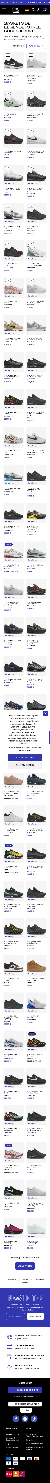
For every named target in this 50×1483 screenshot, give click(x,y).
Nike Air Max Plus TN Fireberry (12, 1242)
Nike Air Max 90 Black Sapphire (12, 680)
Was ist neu (36, 45)
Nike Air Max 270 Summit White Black (34, 264)
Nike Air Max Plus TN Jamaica (12, 867)
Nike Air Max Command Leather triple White (34, 77)
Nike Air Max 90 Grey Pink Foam (12, 227)
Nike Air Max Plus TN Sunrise (34, 1055)
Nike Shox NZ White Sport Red (11, 565)
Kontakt (29, 1440)
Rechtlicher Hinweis (34, 1444)
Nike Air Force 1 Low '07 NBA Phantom (11, 829)
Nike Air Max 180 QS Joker (11, 1203)
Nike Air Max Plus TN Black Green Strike (34, 1129)
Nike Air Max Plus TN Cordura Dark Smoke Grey (35, 681)
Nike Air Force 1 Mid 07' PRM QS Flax (36, 979)
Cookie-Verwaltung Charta (34, 1448)
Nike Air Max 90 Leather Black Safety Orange (35, 489)
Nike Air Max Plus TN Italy (12, 451)
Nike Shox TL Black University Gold (11, 942)
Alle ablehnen (25, 765)
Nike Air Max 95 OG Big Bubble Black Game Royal (35, 868)
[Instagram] (25, 1418)
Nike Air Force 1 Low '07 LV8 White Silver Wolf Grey (11, 604)
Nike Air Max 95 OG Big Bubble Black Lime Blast (35, 190)
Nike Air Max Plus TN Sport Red (12, 1166)
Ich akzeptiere (25, 757)
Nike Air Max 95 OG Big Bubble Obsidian (35, 792)
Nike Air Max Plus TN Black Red (12, 1092)
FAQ (7, 1444)
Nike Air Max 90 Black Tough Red (12, 152)
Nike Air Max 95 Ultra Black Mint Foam (12, 905)
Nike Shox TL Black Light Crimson (34, 603)
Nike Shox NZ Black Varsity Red (34, 1166)
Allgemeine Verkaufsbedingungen (35, 1435)
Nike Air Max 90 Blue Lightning (12, 488)
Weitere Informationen (20, 747)
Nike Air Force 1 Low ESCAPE (11, 979)
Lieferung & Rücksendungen (12, 1439)
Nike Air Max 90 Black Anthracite (12, 641)
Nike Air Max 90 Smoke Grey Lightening (33, 528)
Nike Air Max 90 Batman (33, 227)
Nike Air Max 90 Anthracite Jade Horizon (33, 642)
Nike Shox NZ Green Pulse (11, 114)
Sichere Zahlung (12, 1434)
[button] (33, 9)
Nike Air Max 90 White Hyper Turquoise (35, 301)
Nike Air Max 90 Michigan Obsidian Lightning (11, 1017)
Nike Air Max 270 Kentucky (33, 1016)
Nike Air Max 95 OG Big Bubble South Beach (13, 189)
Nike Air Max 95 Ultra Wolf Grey (35, 565)
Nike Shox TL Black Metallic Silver (34, 942)
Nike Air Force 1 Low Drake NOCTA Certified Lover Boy (35, 1204)
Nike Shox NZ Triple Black (11, 264)
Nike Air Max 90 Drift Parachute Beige (12, 339)
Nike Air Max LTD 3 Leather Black (11, 76)
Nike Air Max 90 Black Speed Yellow (12, 527)
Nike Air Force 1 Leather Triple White (34, 1242)
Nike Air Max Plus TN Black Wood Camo (34, 376)
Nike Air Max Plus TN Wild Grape (12, 1055)
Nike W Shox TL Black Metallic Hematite (35, 114)
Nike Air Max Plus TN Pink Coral (12, 301)
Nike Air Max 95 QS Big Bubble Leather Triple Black (36, 414)
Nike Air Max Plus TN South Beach (12, 1129)
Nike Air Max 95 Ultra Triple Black (35, 905)
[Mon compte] (38, 9)
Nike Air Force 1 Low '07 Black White (34, 1092)
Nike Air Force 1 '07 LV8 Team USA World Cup (35, 152)
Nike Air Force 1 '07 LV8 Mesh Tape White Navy (35, 451)
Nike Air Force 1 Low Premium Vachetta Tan (12, 792)
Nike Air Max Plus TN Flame (12, 413)
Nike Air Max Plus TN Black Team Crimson (12, 376)
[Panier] (44, 10)
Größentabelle (12, 1447)
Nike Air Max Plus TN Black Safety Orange (35, 829)
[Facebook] (15, 1418)
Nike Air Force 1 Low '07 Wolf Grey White (34, 339)
